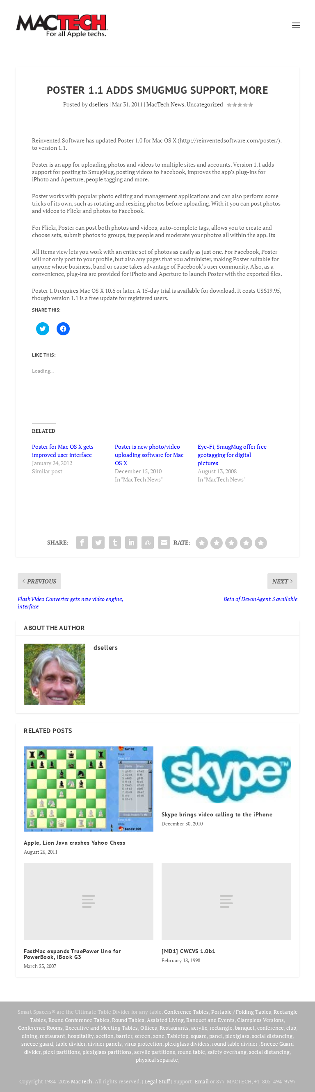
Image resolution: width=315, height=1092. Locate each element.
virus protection (143, 1043)
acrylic (199, 1027)
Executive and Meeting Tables (101, 1027)
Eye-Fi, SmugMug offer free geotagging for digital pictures (232, 455)
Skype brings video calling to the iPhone (217, 814)
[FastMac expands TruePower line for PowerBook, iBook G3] (88, 901)
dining (29, 1036)
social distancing (272, 1036)
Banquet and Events (210, 1020)
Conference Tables (186, 1011)
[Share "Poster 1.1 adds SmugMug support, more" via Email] (164, 542)
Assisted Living (165, 1020)
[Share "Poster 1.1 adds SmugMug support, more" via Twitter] (98, 542)
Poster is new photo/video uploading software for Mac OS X (149, 455)
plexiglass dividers (187, 1043)
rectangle (221, 1027)
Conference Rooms (40, 1027)
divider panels (105, 1043)
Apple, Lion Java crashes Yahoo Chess (74, 842)
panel (216, 1036)
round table (191, 1052)
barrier (124, 1036)
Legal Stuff (157, 1081)
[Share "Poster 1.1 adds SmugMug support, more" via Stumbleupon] (147, 542)
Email (202, 1081)
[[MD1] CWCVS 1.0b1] (226, 901)
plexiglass (237, 1036)
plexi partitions (61, 1052)
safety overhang (227, 1052)
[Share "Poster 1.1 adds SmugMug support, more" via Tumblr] (115, 542)
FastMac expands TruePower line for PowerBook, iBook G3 (72, 954)
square (199, 1036)
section (105, 1036)
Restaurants (174, 1027)
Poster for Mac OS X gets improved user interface (63, 451)
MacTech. (82, 1081)
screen (143, 1036)
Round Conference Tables (79, 1020)
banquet (245, 1027)
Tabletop (177, 1036)
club (291, 1027)
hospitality (81, 1036)
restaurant (52, 1036)
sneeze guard (37, 1043)
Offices (148, 1027)
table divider (70, 1043)
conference (270, 1027)
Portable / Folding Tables (241, 1011)
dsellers (98, 104)
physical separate (157, 1059)
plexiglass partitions (107, 1052)
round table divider (235, 1043)
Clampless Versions (260, 1020)
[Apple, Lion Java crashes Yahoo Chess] (88, 789)
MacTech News (165, 104)
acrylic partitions (154, 1052)
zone (158, 1036)
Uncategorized (205, 104)
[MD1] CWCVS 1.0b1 (189, 951)
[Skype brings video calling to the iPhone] (226, 774)
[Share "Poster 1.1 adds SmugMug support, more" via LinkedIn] (131, 542)
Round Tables (128, 1020)
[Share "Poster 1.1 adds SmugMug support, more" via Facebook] (82, 542)
